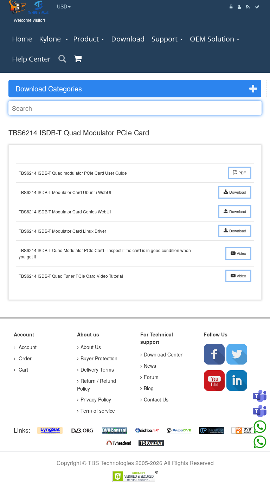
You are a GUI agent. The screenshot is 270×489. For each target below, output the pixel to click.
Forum (151, 376)
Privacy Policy (96, 399)
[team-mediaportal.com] (211, 429)
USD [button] (62, 6)
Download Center (163, 354)
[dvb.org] (82, 429)
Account (27, 346)
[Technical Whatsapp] (259, 442)
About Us (91, 346)
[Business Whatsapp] (259, 426)
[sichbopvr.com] (147, 429)
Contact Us (156, 399)
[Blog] (248, 6)
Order (24, 358)
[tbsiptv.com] (18, 6)
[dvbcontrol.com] (114, 429)
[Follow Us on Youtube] (214, 380)
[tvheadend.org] (118, 441)
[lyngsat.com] (50, 429)
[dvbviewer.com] (244, 429)
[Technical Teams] (259, 411)
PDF (241, 172)
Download (237, 192)
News (150, 365)
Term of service (98, 410)
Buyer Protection (99, 358)
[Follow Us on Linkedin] (236, 380)
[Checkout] (257, 6)
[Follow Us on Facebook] (214, 354)
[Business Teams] (259, 396)
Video (241, 253)
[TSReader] (151, 441)
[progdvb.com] (179, 429)
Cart (22, 369)
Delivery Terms (97, 369)
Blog (149, 388)
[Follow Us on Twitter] (236, 354)
